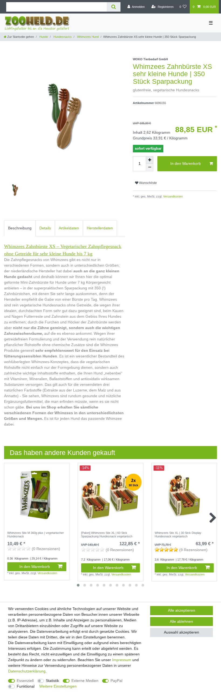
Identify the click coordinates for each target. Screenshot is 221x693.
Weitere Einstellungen (58, 686)
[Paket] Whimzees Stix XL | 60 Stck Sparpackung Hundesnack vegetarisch (106, 534)
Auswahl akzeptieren (181, 632)
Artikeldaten (69, 228)
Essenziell (25, 680)
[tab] (20, 228)
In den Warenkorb (185, 163)
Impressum (121, 660)
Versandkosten (172, 196)
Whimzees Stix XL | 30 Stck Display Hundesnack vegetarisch (178, 534)
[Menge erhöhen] (149, 160)
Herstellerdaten (100, 228)
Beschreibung (20, 228)
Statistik (52, 680)
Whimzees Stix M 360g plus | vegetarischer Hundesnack (35, 534)
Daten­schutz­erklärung (27, 671)
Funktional (25, 686)
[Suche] (113, 7)
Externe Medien (84, 680)
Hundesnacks (62, 36)
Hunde (43, 36)
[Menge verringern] (149, 167)
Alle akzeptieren (181, 610)
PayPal (116, 680)
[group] (110, 495)
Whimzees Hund (87, 36)
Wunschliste (147, 183)
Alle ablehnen (181, 621)
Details (45, 228)
